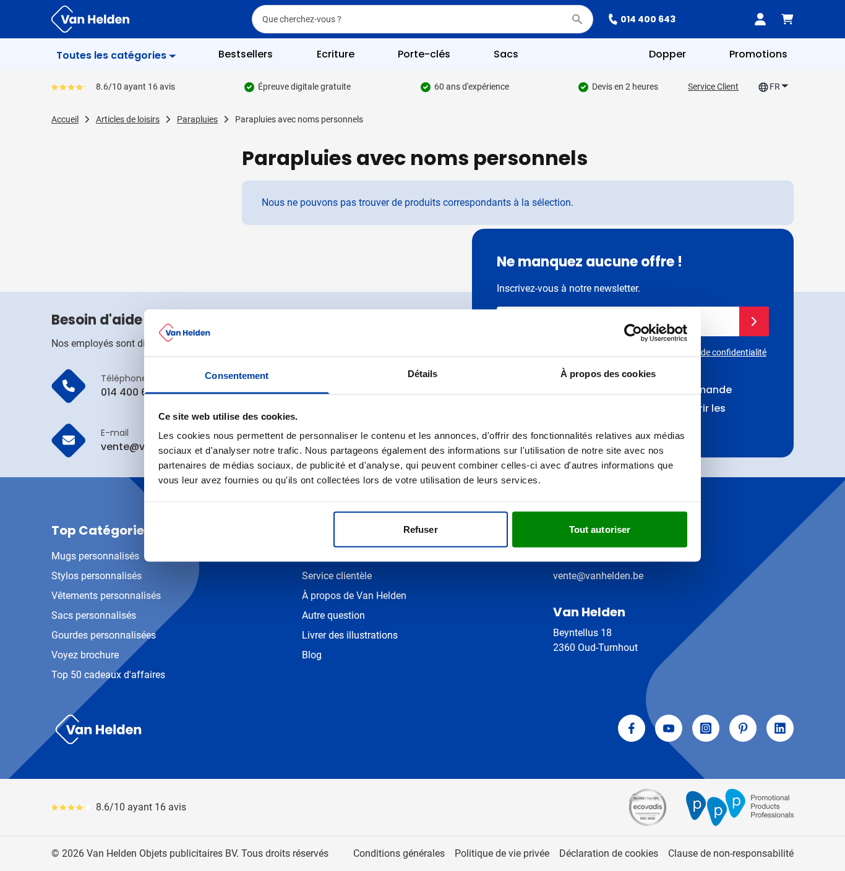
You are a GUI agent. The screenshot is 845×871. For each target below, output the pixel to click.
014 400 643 (648, 19)
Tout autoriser (599, 529)
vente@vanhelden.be (598, 576)
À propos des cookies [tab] (608, 373)
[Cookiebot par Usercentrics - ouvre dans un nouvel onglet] (633, 332)
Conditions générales (399, 853)
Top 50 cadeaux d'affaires (108, 675)
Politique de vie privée (502, 853)
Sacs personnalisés (93, 615)
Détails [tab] (423, 373)
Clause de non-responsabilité (731, 853)
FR (775, 86)
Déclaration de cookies (608, 853)
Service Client (713, 86)
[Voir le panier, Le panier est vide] (787, 19)
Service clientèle (337, 576)
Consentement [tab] (236, 375)
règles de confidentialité (721, 352)
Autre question (333, 615)
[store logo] (234, 729)
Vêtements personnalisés (106, 595)
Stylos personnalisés (96, 576)
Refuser (420, 529)
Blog (312, 655)
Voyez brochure (85, 655)
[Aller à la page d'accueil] (90, 19)
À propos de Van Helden (354, 595)
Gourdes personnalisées (103, 635)
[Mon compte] (760, 19)
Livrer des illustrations (350, 635)
